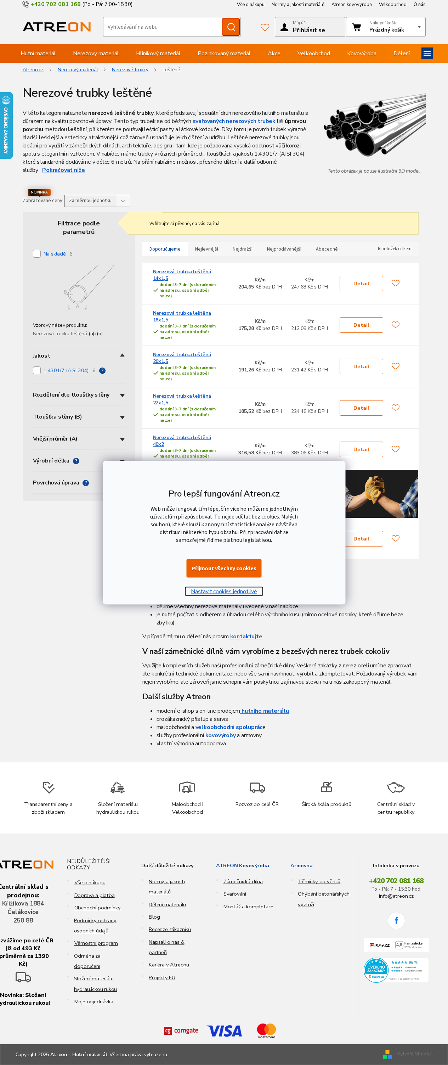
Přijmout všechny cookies (224, 568)
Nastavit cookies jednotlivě (224, 591)
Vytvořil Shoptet (414, 1054)
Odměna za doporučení (87, 961)
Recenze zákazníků (170, 929)
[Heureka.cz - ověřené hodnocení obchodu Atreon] (396, 970)
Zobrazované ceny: (43, 200)
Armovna (301, 865)
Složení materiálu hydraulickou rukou (95, 983)
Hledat (231, 27)
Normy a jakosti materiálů (298, 4)
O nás (420, 4)
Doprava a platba (94, 895)
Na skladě (58, 253)
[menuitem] (38, 53)
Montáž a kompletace (248, 906)
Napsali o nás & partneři (166, 947)
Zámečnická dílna (243, 881)
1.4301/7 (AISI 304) (70, 370)
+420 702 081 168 (396, 881)
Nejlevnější (206, 249)
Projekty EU (162, 977)
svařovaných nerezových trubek (234, 121)
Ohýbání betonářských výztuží (323, 899)
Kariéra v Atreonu (169, 964)
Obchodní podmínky (97, 907)
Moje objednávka (93, 1001)
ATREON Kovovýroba (242, 865)
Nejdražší (243, 249)
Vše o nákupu (251, 4)
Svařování (234, 893)
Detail (361, 283)
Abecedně (327, 249)
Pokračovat (57, 170)
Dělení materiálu (167, 904)
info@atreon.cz (396, 895)
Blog (154, 916)
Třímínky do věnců (319, 881)
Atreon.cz (33, 69)
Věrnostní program (96, 943)
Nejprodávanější (284, 249)
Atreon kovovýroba (351, 4)
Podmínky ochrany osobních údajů (95, 925)
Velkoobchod (393, 4)
